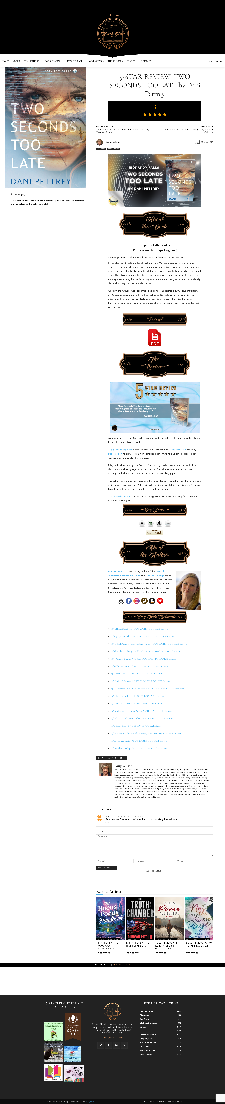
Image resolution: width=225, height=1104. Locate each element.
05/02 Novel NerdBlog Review (139, 628)
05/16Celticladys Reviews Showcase (142, 711)
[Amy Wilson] (100, 142)
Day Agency (89, 1101)
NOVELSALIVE (121, 964)
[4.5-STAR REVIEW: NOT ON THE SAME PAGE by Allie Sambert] (199, 918)
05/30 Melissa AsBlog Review (139, 748)
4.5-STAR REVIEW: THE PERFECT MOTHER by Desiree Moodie (122, 131)
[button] (215, 61)
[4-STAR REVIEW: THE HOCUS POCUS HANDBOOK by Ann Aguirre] (110, 918)
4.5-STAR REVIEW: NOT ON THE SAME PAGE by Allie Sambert (199, 946)
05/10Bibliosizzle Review (137, 673)
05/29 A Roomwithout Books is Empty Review (147, 733)
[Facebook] (108, 1045)
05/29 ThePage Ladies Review (139, 740)
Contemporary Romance (197, 939)
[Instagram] (116, 1045)
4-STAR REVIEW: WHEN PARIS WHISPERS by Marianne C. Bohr (167, 946)
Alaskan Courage (155, 576)
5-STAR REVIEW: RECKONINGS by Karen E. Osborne (189, 131)
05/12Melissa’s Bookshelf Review (140, 681)
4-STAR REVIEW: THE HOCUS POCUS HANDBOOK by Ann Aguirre (110, 946)
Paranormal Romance (108, 939)
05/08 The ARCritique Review (139, 666)
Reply (108, 823)
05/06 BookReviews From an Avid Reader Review (149, 643)
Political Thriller (136, 939)
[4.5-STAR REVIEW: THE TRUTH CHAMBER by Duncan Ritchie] (140, 918)
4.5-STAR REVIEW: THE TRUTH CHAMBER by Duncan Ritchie (137, 946)
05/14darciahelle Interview (138, 696)
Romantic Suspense (113, 149)
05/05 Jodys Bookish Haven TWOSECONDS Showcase (142, 636)
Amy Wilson (114, 142)
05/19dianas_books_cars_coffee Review (143, 718)
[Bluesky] (100, 1045)
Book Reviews (101, 149)
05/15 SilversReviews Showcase (139, 703)
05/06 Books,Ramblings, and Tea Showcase (145, 651)
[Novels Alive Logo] (112, 33)
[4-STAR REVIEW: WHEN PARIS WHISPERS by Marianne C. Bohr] (169, 918)
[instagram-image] (14, 980)
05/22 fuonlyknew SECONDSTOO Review (137, 725)
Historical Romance (166, 939)
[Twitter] (124, 1045)
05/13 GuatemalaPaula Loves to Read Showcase (147, 688)
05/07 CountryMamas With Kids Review (144, 658)
